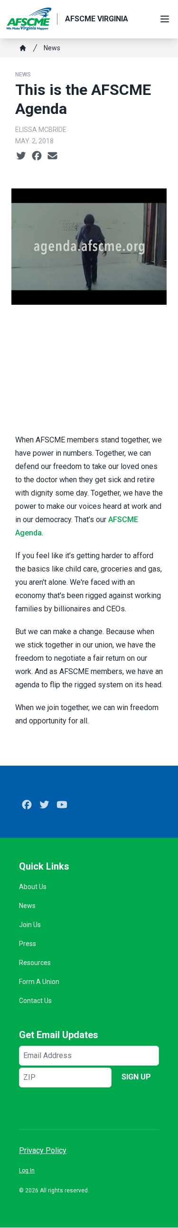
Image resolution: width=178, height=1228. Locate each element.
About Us (33, 887)
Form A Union (39, 981)
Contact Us (35, 1000)
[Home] (23, 48)
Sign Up (136, 1076)
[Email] (52, 156)
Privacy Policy (42, 1150)
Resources (35, 962)
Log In (27, 1170)
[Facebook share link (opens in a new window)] (37, 156)
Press (27, 943)
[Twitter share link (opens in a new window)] (21, 156)
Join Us (30, 924)
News (52, 48)
